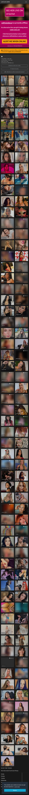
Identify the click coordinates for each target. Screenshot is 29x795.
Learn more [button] (17, 786)
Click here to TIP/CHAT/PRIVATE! (14, 45)
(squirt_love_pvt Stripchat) (14, 51)
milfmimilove (6, 23)
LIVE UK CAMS (5, 2)
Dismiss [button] (15, 790)
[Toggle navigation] (26, 2)
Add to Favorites (15, 68)
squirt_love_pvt (15, 29)
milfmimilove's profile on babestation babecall (15, 71)
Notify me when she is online (15, 65)
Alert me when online (14, 41)
